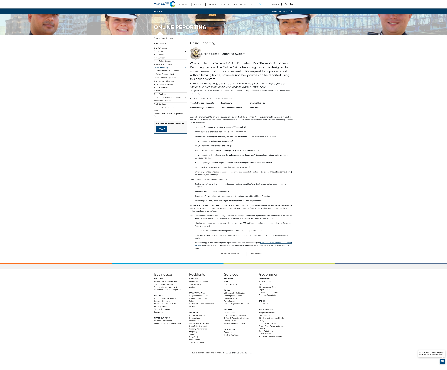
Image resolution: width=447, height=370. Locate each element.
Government (240, 4)
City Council (264, 284)
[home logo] (165, 5)
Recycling (193, 332)
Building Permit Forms (233, 296)
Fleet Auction (229, 281)
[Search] (260, 4)
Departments (264, 290)
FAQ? (160, 129)
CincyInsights (194, 318)
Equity (261, 321)
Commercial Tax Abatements (166, 287)
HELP (253, 4)
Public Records (265, 334)
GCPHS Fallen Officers (163, 64)
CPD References (160, 48)
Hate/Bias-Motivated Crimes (167, 71)
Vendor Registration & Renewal (236, 304)
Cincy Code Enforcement (199, 315)
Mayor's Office (265, 281)
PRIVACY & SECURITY (214, 353)
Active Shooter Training (163, 84)
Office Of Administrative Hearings (237, 318)
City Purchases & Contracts (165, 298)
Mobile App (194, 321)
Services (224, 4)
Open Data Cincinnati (198, 326)
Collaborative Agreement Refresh (167, 97)
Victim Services (160, 91)
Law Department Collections (235, 315)
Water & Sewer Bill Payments (235, 323)
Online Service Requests (199, 323)
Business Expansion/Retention (166, 281)
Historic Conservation (198, 298)
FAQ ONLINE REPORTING (230, 253)
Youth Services (160, 104)
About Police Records (162, 61)
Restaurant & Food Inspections (201, 304)
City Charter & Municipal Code (271, 318)
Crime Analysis (160, 94)
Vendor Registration (162, 309)
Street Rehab (194, 340)
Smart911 (192, 334)
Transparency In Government (270, 336)
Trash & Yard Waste (196, 342)
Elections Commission (268, 295)
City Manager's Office (267, 287)
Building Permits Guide (198, 281)
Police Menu (160, 43)
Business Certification (163, 321)
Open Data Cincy (266, 331)
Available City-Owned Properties (167, 290)
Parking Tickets (230, 321)
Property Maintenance (198, 329)
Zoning (192, 287)
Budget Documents (267, 313)
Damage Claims (230, 298)
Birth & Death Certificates (234, 293)
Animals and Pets (161, 88)
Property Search (160, 306)
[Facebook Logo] (281, 4)
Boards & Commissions (268, 292)
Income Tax (158, 312)
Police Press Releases (162, 101)
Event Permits (229, 301)
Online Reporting (161, 68)
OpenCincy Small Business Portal (167, 323)
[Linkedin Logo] (291, 4)
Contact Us (158, 51)
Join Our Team (159, 58)
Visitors (212, 4)
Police (191, 301)
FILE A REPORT (256, 253)
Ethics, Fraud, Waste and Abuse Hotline (271, 327)
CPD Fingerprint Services (164, 81)
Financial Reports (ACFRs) (269, 323)
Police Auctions (230, 284)
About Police (159, 55)
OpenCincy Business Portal (165, 304)
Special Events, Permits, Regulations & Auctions (169, 115)
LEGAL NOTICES (198, 353)
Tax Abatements (195, 284)
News (156, 110)
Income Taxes (229, 313)
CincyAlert (193, 337)
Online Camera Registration (165, 78)
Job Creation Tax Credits (164, 284)
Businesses (184, 4)
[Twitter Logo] (286, 4)
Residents (198, 4)
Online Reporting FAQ (165, 74)
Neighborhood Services (198, 296)
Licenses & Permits (161, 301)
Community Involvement (164, 107)
